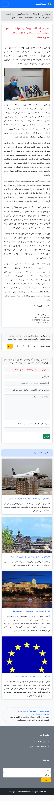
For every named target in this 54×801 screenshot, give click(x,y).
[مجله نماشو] (43, 4)
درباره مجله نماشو (40, 741)
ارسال (46, 436)
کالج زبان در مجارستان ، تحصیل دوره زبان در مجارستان (31, 611)
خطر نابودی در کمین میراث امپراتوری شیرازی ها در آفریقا (30, 556)
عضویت (46, 779)
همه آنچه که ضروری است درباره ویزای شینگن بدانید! (31, 676)
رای (9, 346)
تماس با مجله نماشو (38, 746)
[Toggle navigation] (5, 4)
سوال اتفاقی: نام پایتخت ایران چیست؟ (34, 423)
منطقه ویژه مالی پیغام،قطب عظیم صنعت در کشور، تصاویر (30, 498)
